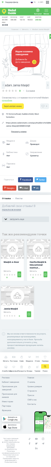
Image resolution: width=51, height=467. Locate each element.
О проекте (32, 391)
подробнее (7, 100)
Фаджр (5, 18)
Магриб (38, 18)
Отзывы (6, 198)
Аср (30, 18)
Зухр (22, 18)
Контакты (31, 404)
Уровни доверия (34, 386)
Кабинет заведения (10, 382)
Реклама (6, 378)
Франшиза (6, 410)
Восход (14, 18)
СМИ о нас (32, 400)
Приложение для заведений (9, 388)
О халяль (31, 382)
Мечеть (25, 29)
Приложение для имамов (9, 395)
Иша (5, 24)
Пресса (30, 395)
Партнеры (6, 406)
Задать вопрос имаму (13, 106)
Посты (18, 198)
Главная (14, 29)
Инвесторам (7, 402)
